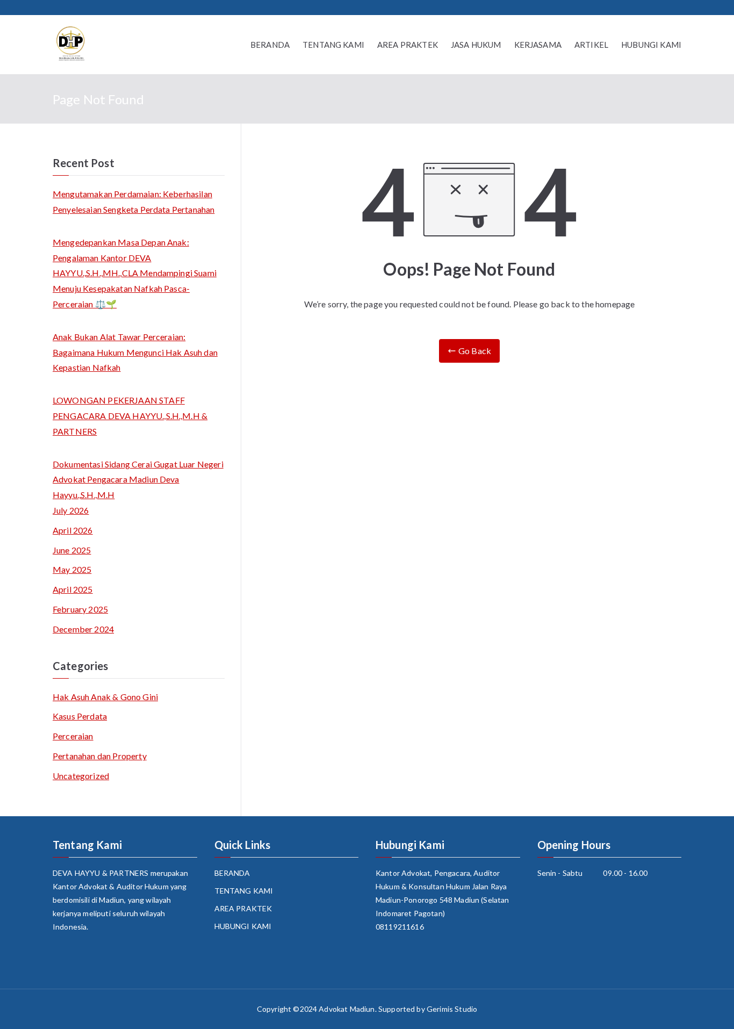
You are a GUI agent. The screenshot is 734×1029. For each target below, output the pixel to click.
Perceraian (73, 736)
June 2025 (72, 550)
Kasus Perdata (80, 716)
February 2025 (80, 609)
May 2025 (72, 569)
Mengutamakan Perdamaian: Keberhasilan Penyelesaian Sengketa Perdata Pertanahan (133, 201)
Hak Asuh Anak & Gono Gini (105, 697)
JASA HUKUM (476, 44)
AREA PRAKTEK (407, 44)
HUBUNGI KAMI (651, 44)
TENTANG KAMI (333, 44)
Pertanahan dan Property (100, 756)
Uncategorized (81, 776)
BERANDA (270, 44)
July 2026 (71, 510)
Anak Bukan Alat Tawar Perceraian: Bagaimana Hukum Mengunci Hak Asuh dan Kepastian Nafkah (135, 352)
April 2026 (73, 530)
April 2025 (73, 589)
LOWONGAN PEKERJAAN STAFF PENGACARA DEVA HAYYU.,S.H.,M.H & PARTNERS (130, 415)
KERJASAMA (538, 44)
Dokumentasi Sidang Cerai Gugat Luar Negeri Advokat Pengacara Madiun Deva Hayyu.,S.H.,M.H (138, 479)
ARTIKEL (591, 44)
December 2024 (83, 629)
